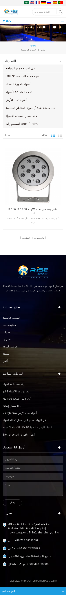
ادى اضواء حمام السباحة (20, 68)
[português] (60, 2)
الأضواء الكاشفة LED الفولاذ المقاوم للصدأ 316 (27, 427)
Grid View (53, 135)
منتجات (6, 332)
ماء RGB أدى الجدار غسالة (17, 399)
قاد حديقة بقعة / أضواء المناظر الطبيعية (30, 108)
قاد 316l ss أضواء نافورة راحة (19, 435)
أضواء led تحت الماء (19, 92)
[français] (38, 2)
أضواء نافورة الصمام (18, 84)
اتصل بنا (7, 339)
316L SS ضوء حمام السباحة (22, 76)
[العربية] (26, 2)
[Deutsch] (43, 2)
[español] (55, 2)
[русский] (49, 2)
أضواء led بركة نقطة (14, 384)
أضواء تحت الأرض (16, 100)
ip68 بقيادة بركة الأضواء (16, 391)
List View (60, 135)
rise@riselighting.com (39, 556)
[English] (32, 2)
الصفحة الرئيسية (28, 50)
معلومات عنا (9, 325)
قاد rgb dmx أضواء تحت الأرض (20, 413)
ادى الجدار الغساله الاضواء (22, 116)
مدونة (6, 354)
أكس (5, 361)
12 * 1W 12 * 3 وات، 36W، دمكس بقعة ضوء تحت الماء (33, 211)
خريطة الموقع (10, 347)
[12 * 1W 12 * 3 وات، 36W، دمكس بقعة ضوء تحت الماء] (33, 176)
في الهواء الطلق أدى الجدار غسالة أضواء (24, 420)
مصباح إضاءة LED (12, 406)
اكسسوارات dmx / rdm (22, 123)
